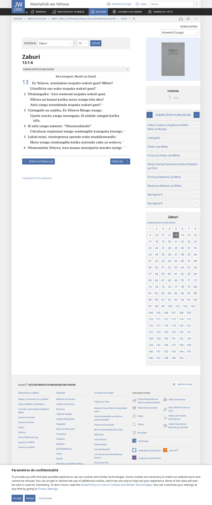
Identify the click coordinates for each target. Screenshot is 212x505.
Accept (17, 498)
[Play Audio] (181, 18)
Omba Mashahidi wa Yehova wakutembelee (108, 418)
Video (59, 453)
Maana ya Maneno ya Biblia (164, 186)
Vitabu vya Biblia (157, 146)
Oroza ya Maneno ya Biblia (164, 177)
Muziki (59, 458)
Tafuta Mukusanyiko (145, 408)
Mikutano (99, 434)
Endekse (60, 438)
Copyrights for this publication (37, 178)
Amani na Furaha (26, 417)
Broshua (60, 409)
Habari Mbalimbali (65, 418)
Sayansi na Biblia (26, 442)
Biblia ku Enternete (37, 18)
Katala (30, 498)
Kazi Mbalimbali (102, 449)
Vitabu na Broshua (65, 404)
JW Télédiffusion (64, 448)
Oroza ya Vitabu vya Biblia (163, 155)
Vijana (21, 427)
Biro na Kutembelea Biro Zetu (108, 429)
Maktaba (18, 18)
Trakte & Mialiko (64, 413)
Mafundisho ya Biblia (28, 392)
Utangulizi (153, 138)
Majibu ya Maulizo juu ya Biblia (33, 399)
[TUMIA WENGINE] (188, 18)
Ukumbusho (100, 439)
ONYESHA (30, 43)
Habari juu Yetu (101, 401)
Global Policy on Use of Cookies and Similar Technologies (116, 485)
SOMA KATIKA (188, 26)
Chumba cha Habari (104, 392)
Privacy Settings (48, 489)
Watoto (22, 432)
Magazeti (60, 423)
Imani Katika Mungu (28, 437)
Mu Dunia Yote (101, 462)
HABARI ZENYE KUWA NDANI (173, 115)
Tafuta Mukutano (174, 400)
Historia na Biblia (26, 447)
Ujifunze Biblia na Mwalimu (31, 404)
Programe (61, 433)
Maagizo (60, 443)
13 (26, 82)
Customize (45, 498)
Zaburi (124, 18)
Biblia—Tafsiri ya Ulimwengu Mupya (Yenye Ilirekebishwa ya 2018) (84, 18)
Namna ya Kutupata (104, 424)
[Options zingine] (195, 18)
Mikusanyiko (100, 444)
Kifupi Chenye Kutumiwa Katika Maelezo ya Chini (172, 166)
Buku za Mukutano (65, 428)
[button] (68, 11)
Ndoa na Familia (26, 422)
